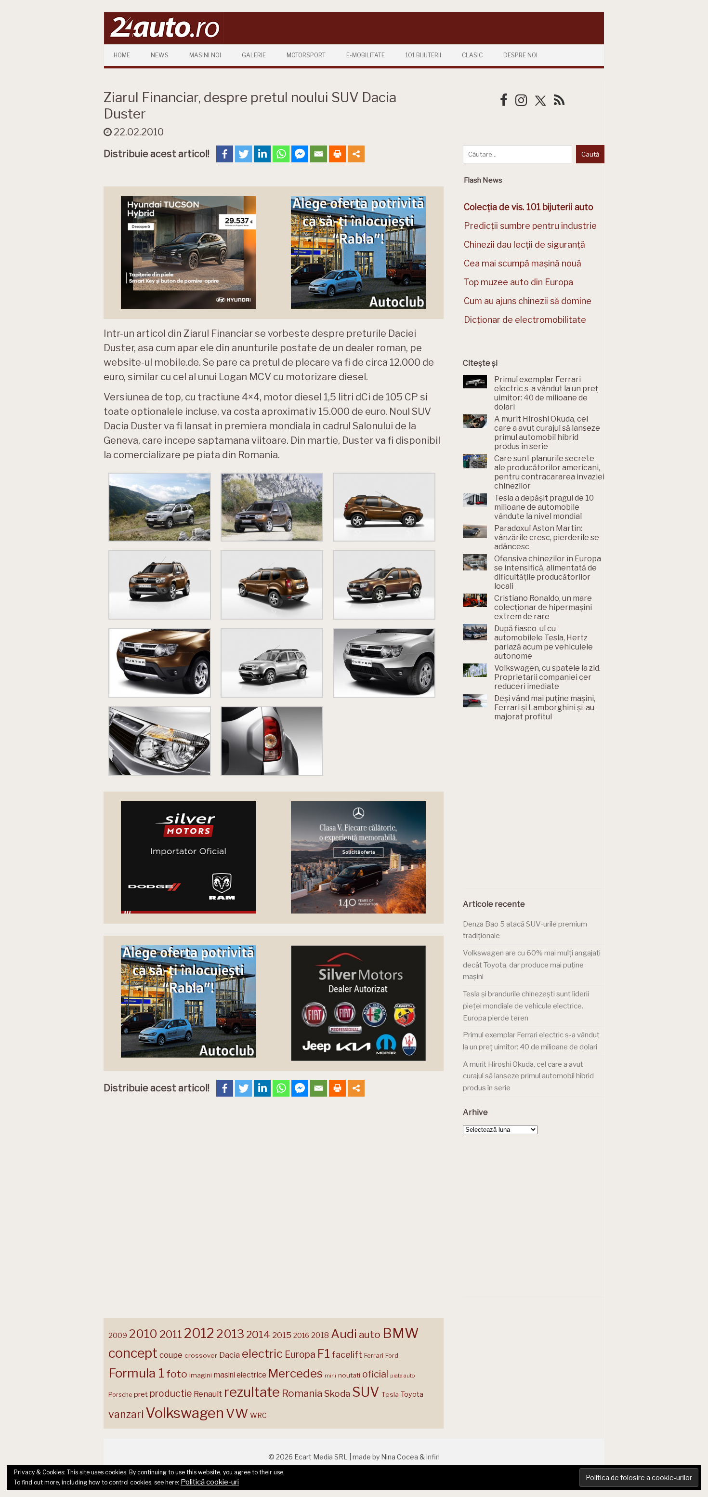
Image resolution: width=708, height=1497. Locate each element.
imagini (200, 1375)
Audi (344, 1333)
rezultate (252, 1392)
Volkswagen (184, 1412)
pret (141, 1394)
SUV (366, 1392)
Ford (391, 1355)
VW (237, 1413)
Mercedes (295, 1373)
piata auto (402, 1375)
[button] (160, 509)
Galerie (254, 55)
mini (330, 1376)
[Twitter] (243, 154)
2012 (199, 1333)
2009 (117, 1335)
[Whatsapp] (281, 154)
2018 (320, 1335)
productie (171, 1393)
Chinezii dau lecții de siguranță (524, 244)
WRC (258, 1415)
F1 (323, 1353)
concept (132, 1353)
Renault (208, 1394)
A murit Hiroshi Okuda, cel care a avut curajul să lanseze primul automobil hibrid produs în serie (528, 1076)
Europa (300, 1354)
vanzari (126, 1414)
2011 (170, 1334)
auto (369, 1334)
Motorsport (306, 55)
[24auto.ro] (163, 41)
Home (122, 55)
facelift (347, 1355)
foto (176, 1374)
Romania (302, 1393)
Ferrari (373, 1355)
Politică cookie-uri (210, 1482)
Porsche (120, 1394)
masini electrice (240, 1374)
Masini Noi (205, 55)
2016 (301, 1335)
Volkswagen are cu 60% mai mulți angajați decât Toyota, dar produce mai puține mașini (532, 965)
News (160, 55)
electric (262, 1354)
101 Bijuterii (423, 55)
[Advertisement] (535, 810)
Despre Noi (520, 55)
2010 (143, 1334)
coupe (171, 1355)
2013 (230, 1333)
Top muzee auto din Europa (518, 282)
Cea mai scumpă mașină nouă (522, 263)
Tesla (390, 1394)
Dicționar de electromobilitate (525, 320)
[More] (356, 154)
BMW (400, 1333)
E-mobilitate (365, 55)
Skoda (337, 1393)
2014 (258, 1334)
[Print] (337, 154)
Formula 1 (136, 1372)
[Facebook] (224, 154)
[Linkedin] (262, 154)
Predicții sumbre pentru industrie (530, 226)
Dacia (229, 1355)
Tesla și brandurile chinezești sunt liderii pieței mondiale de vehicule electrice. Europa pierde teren (526, 1006)
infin (433, 1457)
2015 (281, 1335)
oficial (375, 1374)
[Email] (318, 154)
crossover (200, 1355)
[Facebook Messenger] (299, 154)
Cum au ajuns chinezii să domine (527, 301)
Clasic (472, 55)
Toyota (412, 1394)
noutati (349, 1375)
